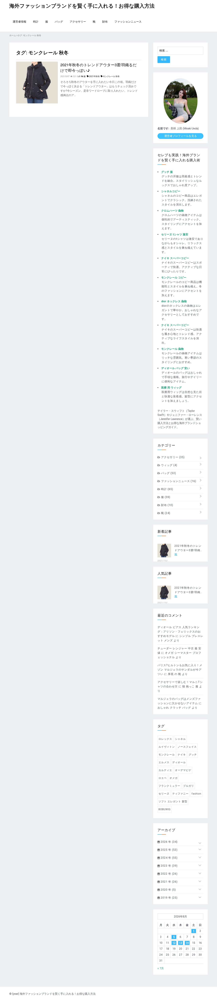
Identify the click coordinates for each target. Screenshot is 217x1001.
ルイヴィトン (167, 746)
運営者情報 (19, 21)
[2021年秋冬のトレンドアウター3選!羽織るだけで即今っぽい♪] (37, 102)
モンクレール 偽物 (172, 348)
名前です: (163, 128)
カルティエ (165, 770)
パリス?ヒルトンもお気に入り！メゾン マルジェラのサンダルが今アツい (179, 670)
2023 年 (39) (168, 865)
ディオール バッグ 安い (175, 368)
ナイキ (182, 754)
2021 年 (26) (168, 881)
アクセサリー (78, 21)
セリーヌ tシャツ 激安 (174, 234)
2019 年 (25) (168, 897)
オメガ (174, 778)
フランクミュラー (169, 785)
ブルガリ (188, 785)
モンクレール (167, 754)
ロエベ (163, 778)
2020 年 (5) (168, 889)
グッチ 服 (167, 172)
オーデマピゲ (183, 770)
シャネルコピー (170, 191)
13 (180, 942)
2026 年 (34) (168, 841)
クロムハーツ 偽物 (172, 210)
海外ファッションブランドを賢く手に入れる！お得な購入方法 (82, 6)
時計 (35, 21)
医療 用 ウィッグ (171, 387)
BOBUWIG (165, 809)
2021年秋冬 (94, 76)
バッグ (59, 21)
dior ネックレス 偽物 (174, 301)
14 (187, 942)
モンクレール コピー (173, 277)
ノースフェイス (187, 746)
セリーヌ (164, 793)
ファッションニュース (128, 21)
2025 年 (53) (168, 849)
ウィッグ (168, 465)
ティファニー (180, 793)
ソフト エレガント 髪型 (173, 801)
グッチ (193, 754)
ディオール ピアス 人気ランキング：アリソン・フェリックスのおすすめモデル (179, 632)
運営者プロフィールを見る (180, 136)
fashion (196, 793)
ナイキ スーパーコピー (175, 258)
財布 (105, 21)
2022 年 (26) (168, 873)
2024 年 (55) (168, 857)
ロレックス (165, 739)
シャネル (180, 739)
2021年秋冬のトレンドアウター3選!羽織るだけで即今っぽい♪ (98, 67)
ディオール (179, 762)
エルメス (164, 762)
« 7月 (160, 968)
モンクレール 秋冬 (111, 76)
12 (173, 942)
